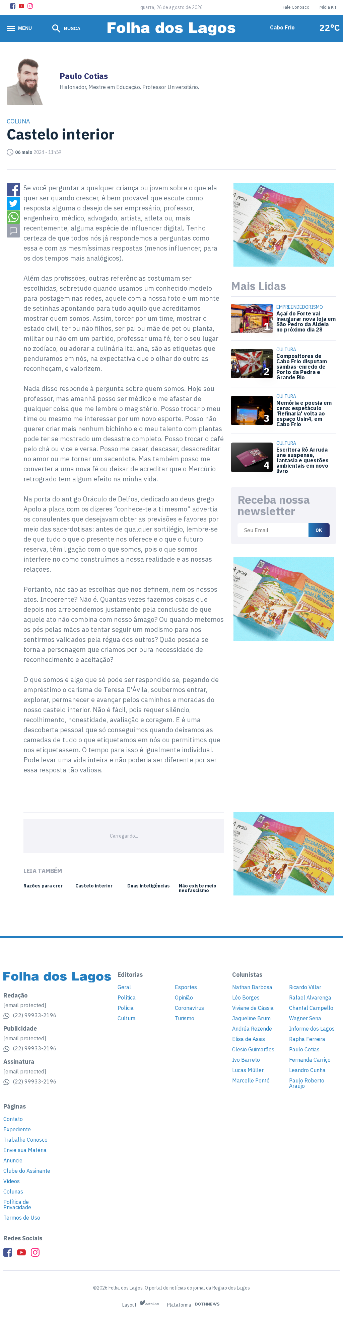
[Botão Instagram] (30, 6)
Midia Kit (328, 7)
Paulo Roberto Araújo (306, 1083)
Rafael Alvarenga (310, 997)
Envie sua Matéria (25, 1150)
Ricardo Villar (305, 987)
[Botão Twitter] (13, 203)
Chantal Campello (311, 1008)
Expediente (17, 1129)
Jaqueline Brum (251, 1018)
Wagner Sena (305, 1018)
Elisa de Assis (248, 1039)
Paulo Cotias (304, 1049)
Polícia (126, 1008)
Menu (25, 28)
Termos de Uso (21, 1217)
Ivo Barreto (246, 1059)
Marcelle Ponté (251, 1080)
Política (127, 997)
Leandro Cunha (307, 1070)
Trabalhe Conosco (25, 1139)
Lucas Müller (248, 1070)
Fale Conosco (296, 7)
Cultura (127, 1018)
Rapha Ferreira (307, 1039)
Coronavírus (189, 1008)
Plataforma (179, 1305)
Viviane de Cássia (253, 1008)
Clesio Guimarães (253, 1049)
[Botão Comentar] (13, 230)
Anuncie (12, 1160)
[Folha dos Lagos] (171, 28)
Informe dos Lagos (312, 1028)
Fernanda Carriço (310, 1059)
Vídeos (11, 1181)
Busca (71, 28)
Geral (124, 987)
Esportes (186, 987)
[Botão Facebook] (12, 6)
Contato (13, 1119)
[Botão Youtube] (21, 6)
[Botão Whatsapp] (13, 217)
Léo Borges (246, 997)
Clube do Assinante (26, 1170)
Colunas (13, 1191)
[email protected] (24, 1005)
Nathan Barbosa (252, 987)
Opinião (184, 997)
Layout (130, 1305)
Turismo (184, 1018)
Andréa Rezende (252, 1028)
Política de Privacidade (17, 1205)
